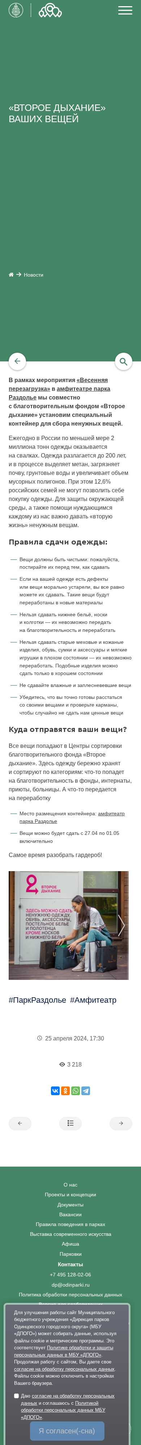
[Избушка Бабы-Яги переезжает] (20, 1124)
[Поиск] (123, 361)
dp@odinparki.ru (71, 1285)
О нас (70, 1185)
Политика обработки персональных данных (70, 1294)
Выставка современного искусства (70, 1234)
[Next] (129, 925)
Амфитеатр (95, 1000)
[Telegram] (85, 1090)
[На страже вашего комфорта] (121, 1124)
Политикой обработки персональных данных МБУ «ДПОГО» (63, 1410)
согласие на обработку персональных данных (64, 1369)
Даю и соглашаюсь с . (68, 1406)
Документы (70, 1205)
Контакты (70, 1264)
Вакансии (70, 1214)
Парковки (71, 1254)
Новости (33, 275)
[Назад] (17, 361)
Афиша (70, 1244)
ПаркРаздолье (39, 1000)
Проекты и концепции (70, 1194)
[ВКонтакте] (55, 1090)
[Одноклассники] (65, 1090)
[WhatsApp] (75, 1090)
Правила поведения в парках (70, 1224)
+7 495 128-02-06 (70, 1275)
